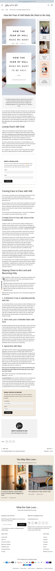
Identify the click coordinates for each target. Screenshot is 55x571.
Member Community (48, 551)
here (29, 386)
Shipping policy (39, 568)
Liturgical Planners (26, 1)
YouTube (45, 537)
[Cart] (51, 5)
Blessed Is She (24, 559)
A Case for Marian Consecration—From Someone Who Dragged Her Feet (12, 493)
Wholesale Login (5, 546)
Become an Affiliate (5, 544)
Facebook (45, 539)
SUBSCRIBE (8, 181)
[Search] (48, 5)
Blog (7, 9)
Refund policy (16, 568)
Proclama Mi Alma (5, 549)
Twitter (44, 546)
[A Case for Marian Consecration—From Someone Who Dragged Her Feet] (13, 477)
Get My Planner (44, 37)
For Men (3, 551)
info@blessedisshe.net (33, 519)
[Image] (44, 27)
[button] (1, 285)
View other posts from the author (19, 433)
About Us (3, 539)
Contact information (48, 568)
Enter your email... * (7, 524)
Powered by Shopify (32, 559)
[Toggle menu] (2, 5)
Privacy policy (23, 568)
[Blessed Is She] (12, 5)
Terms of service (31, 568)
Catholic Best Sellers (44, 81)
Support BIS (4, 537)
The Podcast (46, 549)
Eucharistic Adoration (17, 255)
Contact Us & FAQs (5, 541)
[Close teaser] (3, 279)
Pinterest (45, 544)
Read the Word (44, 57)
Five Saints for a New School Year (39, 491)
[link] (7, 441)
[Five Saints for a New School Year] (40, 477)
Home (2, 9)
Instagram (45, 541)
